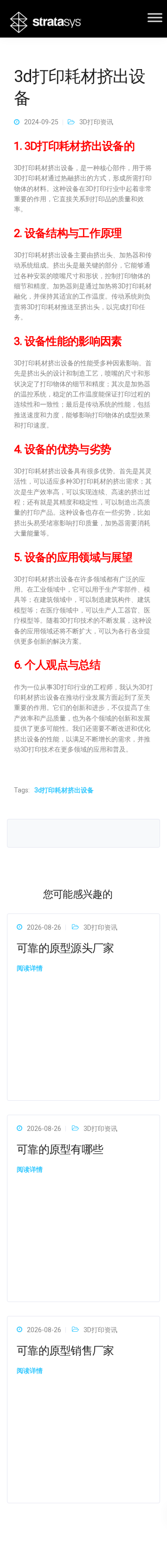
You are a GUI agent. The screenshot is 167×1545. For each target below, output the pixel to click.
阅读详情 (30, 968)
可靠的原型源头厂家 (65, 948)
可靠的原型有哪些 (60, 1149)
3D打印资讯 (96, 122)
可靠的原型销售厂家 (65, 1350)
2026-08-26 (44, 927)
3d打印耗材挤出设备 (64, 790)
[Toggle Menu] (155, 17)
